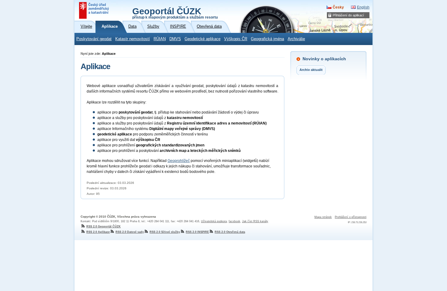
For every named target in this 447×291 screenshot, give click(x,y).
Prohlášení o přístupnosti (350, 217)
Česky (338, 7)
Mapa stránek (323, 217)
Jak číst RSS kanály (255, 221)
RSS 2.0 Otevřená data (230, 231)
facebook (234, 221)
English (363, 7)
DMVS (175, 39)
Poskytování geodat (94, 39)
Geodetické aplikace (202, 39)
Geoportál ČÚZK (175, 12)
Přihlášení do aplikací (348, 15)
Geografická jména (267, 39)
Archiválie (296, 39)
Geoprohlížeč (179, 161)
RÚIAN (160, 39)
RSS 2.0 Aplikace (98, 231)
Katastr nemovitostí (132, 39)
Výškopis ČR (235, 39)
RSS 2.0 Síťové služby (165, 231)
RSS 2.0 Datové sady (130, 231)
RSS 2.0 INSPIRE (197, 231)
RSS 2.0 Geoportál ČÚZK (103, 226)
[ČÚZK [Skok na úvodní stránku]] (94, 10)
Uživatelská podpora (214, 221)
